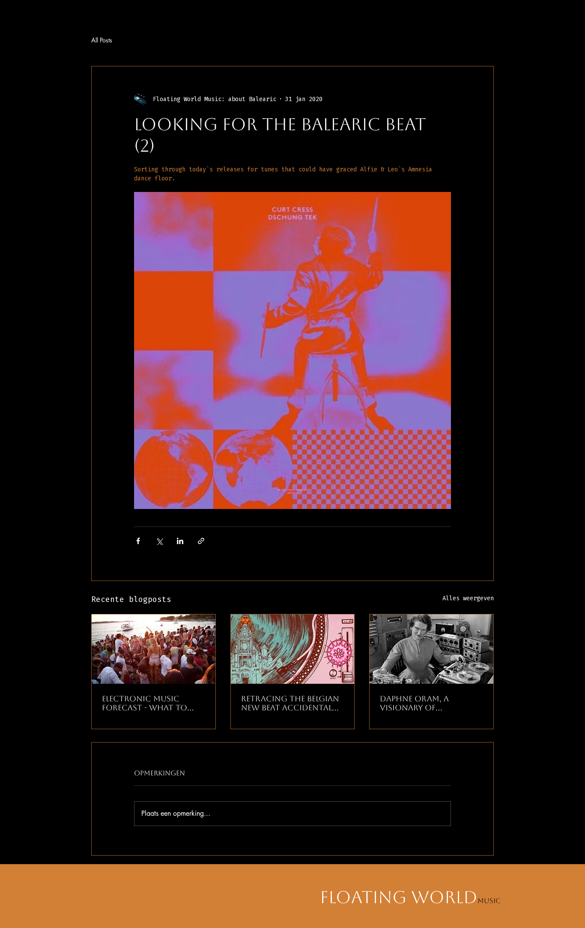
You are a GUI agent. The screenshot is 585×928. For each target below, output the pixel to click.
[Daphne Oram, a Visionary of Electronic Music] (431, 649)
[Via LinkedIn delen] (180, 541)
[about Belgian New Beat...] (293, 649)
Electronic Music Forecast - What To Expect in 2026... (144, 703)
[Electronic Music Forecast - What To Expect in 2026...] (153, 649)
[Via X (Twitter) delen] (159, 541)
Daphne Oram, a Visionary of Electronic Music (418, 703)
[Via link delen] (201, 541)
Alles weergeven (468, 598)
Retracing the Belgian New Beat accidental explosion (290, 703)
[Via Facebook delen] (138, 541)
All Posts (101, 40)
